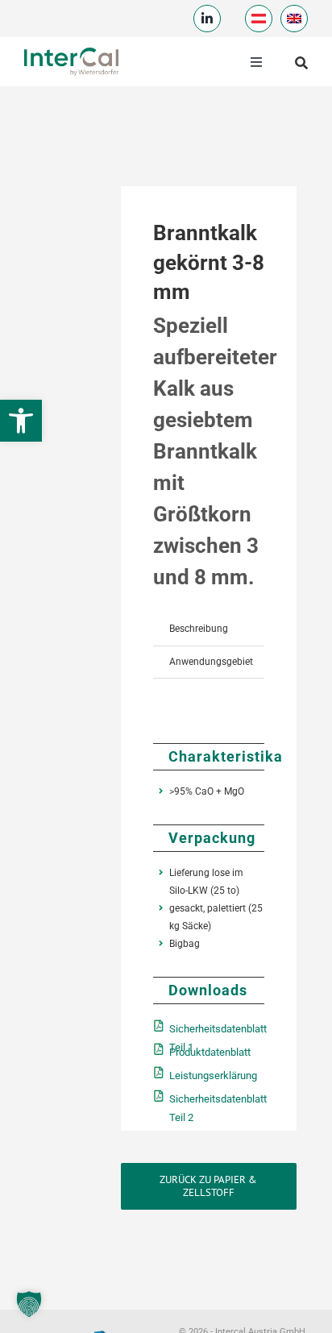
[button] (29, 1304)
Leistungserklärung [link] (213, 1075)
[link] (21, 421)
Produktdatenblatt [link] (210, 1052)
